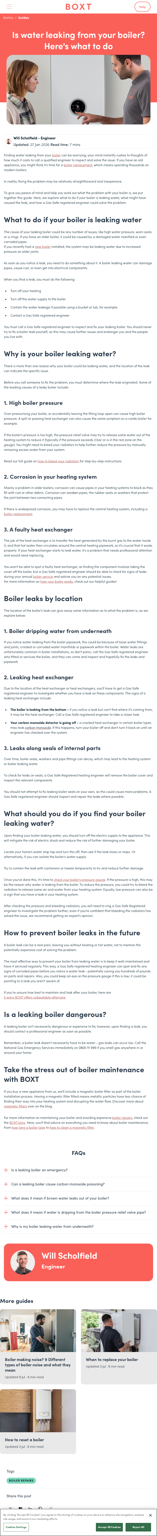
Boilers (8, 18)
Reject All (138, 1527)
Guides (23, 18)
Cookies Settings (16, 1527)
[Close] (150, 1515)
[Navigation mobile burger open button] (10, 7)
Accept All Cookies (109, 1527)
